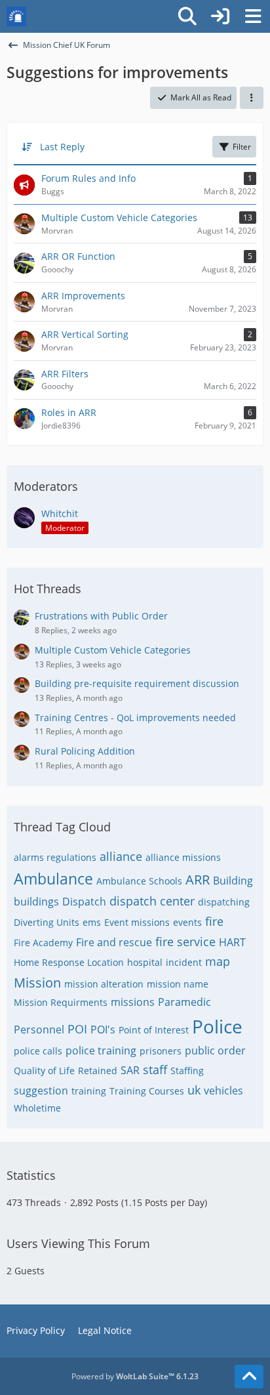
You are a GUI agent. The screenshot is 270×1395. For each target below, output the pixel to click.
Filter (242, 146)
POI (77, 1029)
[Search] (187, 16)
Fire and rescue (114, 942)
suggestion (41, 1090)
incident (184, 962)
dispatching (224, 902)
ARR (197, 879)
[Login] (220, 16)
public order (215, 1050)
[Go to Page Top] (249, 1376)
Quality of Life (44, 1070)
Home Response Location (69, 962)
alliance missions (183, 857)
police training (101, 1050)
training (88, 1091)
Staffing (187, 1070)
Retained (97, 1070)
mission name (177, 984)
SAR (130, 1070)
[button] (251, 98)
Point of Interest (154, 1030)
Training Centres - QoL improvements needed (135, 717)
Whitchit (59, 513)
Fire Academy (43, 942)
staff (155, 1069)
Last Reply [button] (62, 146)
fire (214, 921)
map (217, 961)
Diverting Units (46, 922)
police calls (38, 1051)
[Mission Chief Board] (16, 16)
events (187, 922)
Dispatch (84, 901)
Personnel (39, 1029)
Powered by (135, 1376)
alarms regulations (55, 857)
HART (232, 942)
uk (194, 1090)
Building (233, 880)
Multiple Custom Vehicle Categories (113, 650)
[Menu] (253, 16)
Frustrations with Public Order (101, 616)
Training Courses (146, 1091)
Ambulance (53, 878)
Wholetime (37, 1108)
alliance (121, 856)
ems (92, 922)
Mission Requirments (60, 1002)
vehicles (223, 1090)
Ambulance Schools (139, 881)
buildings (36, 901)
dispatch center (152, 901)
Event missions (137, 922)
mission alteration (104, 984)
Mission (37, 982)
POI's (102, 1029)
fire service (185, 941)
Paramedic (184, 1002)
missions (133, 1002)
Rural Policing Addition (85, 751)
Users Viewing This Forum (78, 1243)
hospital (145, 962)
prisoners (161, 1051)
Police (217, 1026)
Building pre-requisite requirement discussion (137, 683)
